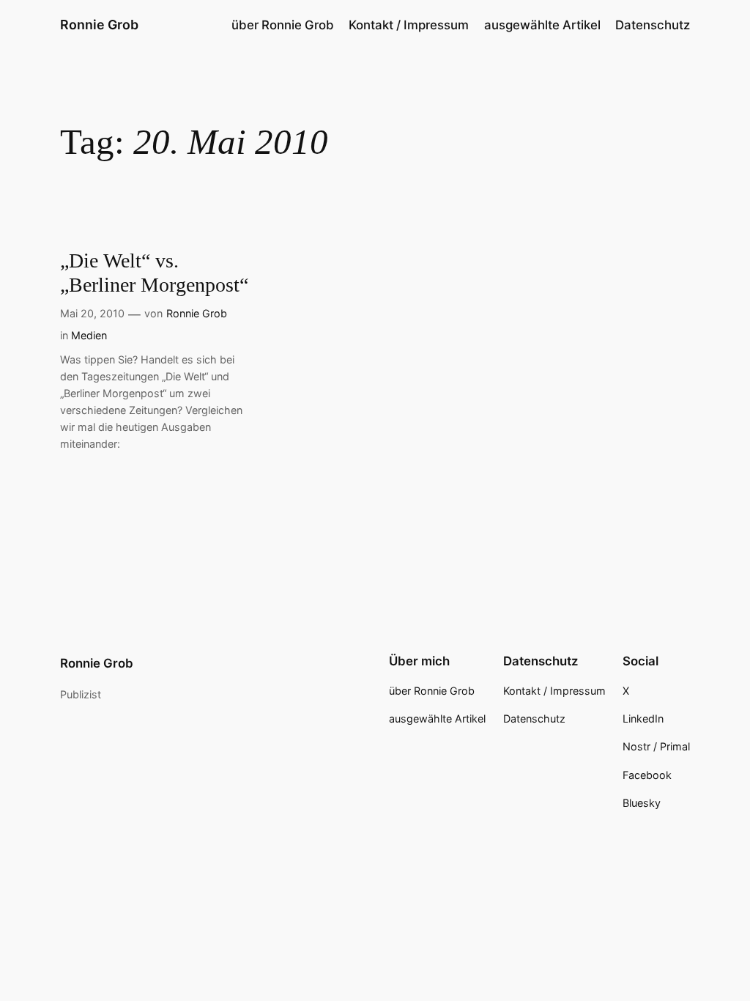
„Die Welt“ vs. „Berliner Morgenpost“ (154, 272)
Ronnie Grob (99, 24)
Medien (89, 335)
